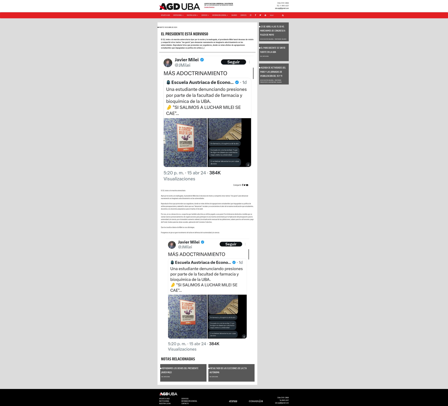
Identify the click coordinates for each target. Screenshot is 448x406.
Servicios (185, 399)
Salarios (234, 15)
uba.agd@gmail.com (282, 8)
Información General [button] (219, 15)
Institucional (164, 401)
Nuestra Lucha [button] (192, 15)
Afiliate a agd (165, 15)
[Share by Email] (247, 185)
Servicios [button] (204, 15)
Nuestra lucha (165, 403)
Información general (189, 401)
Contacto (243, 15)
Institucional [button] (177, 15)
